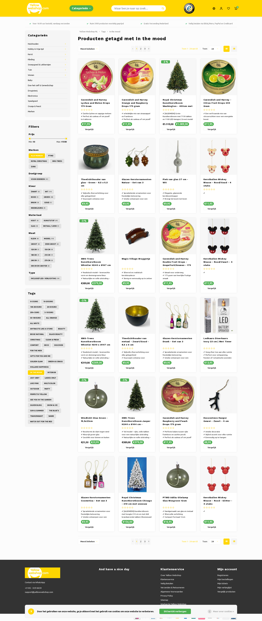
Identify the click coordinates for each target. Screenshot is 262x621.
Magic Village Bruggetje (136, 259)
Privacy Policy (167, 595)
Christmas (35, 340)
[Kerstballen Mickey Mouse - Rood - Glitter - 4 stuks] (218, 475)
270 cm (49, 260)
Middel (49, 238)
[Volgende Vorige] (148, 49)
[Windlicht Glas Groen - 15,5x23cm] (96, 395)
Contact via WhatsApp (35, 582)
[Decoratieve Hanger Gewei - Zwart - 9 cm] (218, 395)
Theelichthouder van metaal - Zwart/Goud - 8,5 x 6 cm (135, 341)
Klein (35, 238)
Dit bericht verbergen (175, 611)
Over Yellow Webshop (171, 575)
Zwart (35, 191)
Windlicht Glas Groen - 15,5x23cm (94, 419)
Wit (48, 191)
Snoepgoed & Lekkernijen (39, 65)
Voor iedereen (39, 179)
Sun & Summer (37, 411)
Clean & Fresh (52, 340)
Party (47, 389)
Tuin (30, 70)
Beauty (61, 329)
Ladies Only (50, 378)
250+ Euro (34, 312)
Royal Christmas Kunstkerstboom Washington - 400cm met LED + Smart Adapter (178, 103)
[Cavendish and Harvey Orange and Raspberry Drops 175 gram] (137, 77)
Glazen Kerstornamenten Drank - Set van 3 (177, 340)
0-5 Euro (34, 301)
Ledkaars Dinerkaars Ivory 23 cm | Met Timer (217, 340)
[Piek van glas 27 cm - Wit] (178, 156)
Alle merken (37, 156)
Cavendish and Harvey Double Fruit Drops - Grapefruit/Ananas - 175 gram (177, 262)
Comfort (34, 345)
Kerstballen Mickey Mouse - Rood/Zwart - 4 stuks (217, 262)
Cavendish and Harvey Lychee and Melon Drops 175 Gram (95, 103)
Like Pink (34, 383)
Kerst (30, 54)
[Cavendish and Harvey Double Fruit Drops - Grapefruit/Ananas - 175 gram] (178, 236)
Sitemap (164, 600)
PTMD (50, 156)
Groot (35, 244)
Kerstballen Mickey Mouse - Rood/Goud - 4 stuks (217, 182)
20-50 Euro (52, 307)
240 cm (35, 260)
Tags (103, 31)
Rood (34, 197)
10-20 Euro (48, 301)
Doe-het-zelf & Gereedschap (40, 85)
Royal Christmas (39, 161)
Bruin (35, 202)
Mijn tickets (222, 583)
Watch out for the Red (41, 421)
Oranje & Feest (34, 106)
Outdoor (34, 389)
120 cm (35, 249)
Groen (48, 197)
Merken (31, 111)
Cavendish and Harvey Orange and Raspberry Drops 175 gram (135, 103)
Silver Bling (36, 405)
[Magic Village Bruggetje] (137, 236)
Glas (34, 226)
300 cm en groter (40, 266)
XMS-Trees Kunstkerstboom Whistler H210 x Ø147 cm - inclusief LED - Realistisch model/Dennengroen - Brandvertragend (95, 341)
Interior (51, 372)
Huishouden (33, 44)
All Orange (51, 318)
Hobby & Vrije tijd (36, 49)
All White (34, 323)
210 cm (49, 255)
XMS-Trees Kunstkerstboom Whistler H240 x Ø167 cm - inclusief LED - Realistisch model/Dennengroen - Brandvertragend (96, 262)
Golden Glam (36, 361)
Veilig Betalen (167, 583)
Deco (46, 345)
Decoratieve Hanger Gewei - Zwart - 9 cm (216, 419)
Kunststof (51, 220)
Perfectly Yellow (38, 394)
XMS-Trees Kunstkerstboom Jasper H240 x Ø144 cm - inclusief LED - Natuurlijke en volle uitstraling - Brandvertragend (136, 421)
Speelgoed (33, 101)
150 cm (49, 249)
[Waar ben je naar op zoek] (163, 8)
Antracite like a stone (41, 329)
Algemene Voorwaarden (172, 591)
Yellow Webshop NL (88, 31)
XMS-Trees (57, 161)
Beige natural (37, 334)
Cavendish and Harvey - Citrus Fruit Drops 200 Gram (217, 103)
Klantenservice (167, 579)
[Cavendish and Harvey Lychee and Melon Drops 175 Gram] (96, 77)
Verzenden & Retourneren (172, 587)
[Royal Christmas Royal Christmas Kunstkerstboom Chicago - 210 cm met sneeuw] (137, 475)
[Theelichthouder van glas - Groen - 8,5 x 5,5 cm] (96, 156)
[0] (235, 8)
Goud (48, 202)
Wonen (31, 75)
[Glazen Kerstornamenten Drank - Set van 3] (178, 315)
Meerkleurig (38, 208)
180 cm (35, 255)
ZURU (33, 166)
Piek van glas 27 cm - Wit (175, 181)
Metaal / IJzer (51, 226)
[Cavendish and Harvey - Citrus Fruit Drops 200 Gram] (218, 77)
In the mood (36, 372)
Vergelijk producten (226, 591)
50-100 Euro (35, 318)
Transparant (36, 416)
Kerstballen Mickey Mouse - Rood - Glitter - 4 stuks (217, 500)
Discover (58, 345)
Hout (34, 220)
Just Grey (34, 378)
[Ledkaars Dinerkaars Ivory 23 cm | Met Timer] (218, 315)
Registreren (222, 575)
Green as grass (55, 361)
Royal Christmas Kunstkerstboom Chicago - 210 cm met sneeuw (137, 500)
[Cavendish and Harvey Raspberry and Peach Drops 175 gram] (178, 395)
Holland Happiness (39, 367)
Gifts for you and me (40, 356)
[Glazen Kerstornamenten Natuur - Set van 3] (137, 156)
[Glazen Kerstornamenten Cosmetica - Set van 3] (96, 475)
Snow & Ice (52, 405)
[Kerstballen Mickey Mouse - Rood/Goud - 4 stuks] (218, 156)
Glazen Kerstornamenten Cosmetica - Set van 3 (96, 499)
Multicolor (49, 383)
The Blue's (54, 411)
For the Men (36, 351)
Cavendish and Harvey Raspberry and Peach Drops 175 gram (176, 421)
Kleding (31, 59)
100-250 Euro (36, 307)
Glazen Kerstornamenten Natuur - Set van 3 (136, 181)
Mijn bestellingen (225, 579)
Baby (30, 80)
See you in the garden (40, 400)
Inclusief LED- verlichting (45, 278)
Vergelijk (89, 129)
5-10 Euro (49, 312)
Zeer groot (52, 244)
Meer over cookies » (223, 611)
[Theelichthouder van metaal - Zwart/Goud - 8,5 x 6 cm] (137, 315)
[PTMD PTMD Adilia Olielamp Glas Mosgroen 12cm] (178, 475)
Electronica (33, 96)
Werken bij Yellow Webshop (173, 604)
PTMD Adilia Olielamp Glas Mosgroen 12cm (175, 499)
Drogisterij (32, 91)
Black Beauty (55, 334)
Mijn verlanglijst (224, 587)
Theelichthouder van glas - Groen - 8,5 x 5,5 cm (94, 182)
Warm (51, 416)
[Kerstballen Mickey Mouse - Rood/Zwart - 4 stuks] (218, 236)
